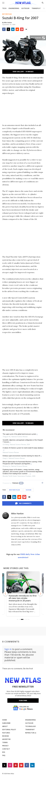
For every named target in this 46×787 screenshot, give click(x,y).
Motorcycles (7, 14)
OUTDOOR (25, 8)
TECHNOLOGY (30, 726)
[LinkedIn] (13, 29)
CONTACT (6, 749)
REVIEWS (5, 736)
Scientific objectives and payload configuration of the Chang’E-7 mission (23, 441)
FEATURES (6, 733)
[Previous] (5, 593)
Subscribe (23, 700)
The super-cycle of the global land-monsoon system (19, 434)
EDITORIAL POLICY (9, 729)
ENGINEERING (14, 8)
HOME (4, 720)
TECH (4, 8)
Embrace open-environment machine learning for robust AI (21, 456)
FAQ (3, 755)
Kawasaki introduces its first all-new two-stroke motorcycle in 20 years (23, 598)
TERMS (5, 742)
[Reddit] (17, 29)
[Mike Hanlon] (5, 515)
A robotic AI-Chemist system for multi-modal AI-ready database (23, 448)
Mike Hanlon (17, 513)
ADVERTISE (6, 739)
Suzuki (28, 490)
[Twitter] (8, 29)
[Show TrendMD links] (42, 483)
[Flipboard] (21, 29)
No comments (25, 503)
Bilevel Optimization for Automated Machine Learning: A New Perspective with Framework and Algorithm (22, 463)
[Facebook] (4, 29)
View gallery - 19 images (23, 71)
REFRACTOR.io (30, 733)
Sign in (8, 649)
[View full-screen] (43, 38)
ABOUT (5, 726)
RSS (3, 752)
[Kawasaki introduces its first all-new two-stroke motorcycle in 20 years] (23, 582)
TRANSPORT (36, 8)
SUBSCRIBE (6, 723)
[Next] (40, 593)
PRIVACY (5, 746)
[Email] (26, 29)
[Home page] (23, 4)
